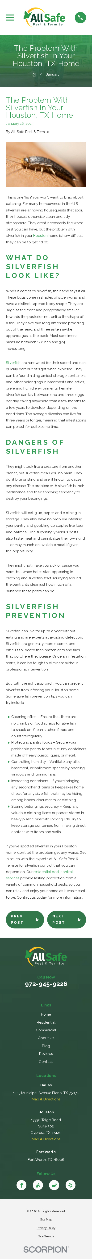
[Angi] (38, 1185)
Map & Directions (46, 1099)
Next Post (58, 919)
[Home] (44, 18)
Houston (40, 236)
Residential (46, 1022)
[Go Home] (34, 74)
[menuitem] (46, 1219)
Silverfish (13, 363)
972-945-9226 (46, 984)
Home (46, 1014)
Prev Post (17, 919)
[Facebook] (21, 1185)
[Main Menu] (10, 17)
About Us (46, 1038)
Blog (46, 1046)
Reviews (46, 1054)
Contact (46, 1062)
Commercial (46, 1030)
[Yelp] (70, 1185)
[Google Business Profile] (54, 1185)
